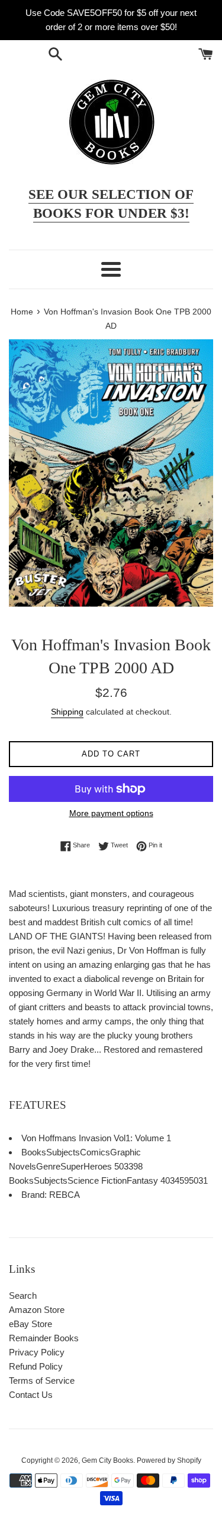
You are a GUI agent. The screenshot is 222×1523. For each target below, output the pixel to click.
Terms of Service (42, 1380)
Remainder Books (44, 1338)
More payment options (111, 813)
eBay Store (30, 1324)
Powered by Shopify (169, 1460)
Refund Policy (36, 1366)
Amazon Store (37, 1310)
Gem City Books (107, 1460)
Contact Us (31, 1395)
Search (23, 1296)
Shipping (67, 711)
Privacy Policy (37, 1352)
